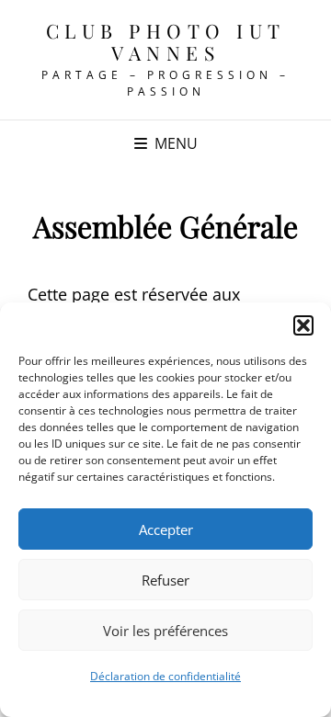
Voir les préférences (165, 630)
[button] (303, 325)
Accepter (166, 529)
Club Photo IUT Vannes (166, 41)
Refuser (165, 580)
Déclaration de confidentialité (165, 676)
